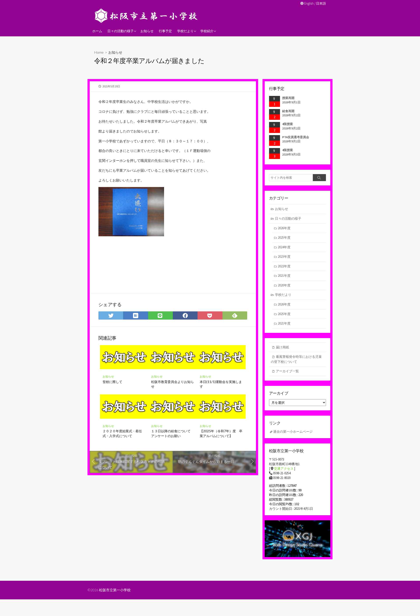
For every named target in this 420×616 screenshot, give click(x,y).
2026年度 (284, 228)
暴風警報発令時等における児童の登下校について (296, 359)
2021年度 (284, 276)
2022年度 (284, 266)
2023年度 (284, 256)
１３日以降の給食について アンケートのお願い (172, 433)
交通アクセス (284, 468)
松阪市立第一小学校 (115, 590)
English (309, 3)
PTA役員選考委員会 (295, 137)
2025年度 (284, 237)
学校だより (185, 31)
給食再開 (288, 111)
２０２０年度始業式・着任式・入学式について (122, 433)
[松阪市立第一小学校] (146, 15)
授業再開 (288, 98)
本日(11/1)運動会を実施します (221, 384)
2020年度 (284, 285)
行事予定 (165, 31)
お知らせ (147, 31)
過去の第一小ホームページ (293, 431)
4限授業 (287, 124)
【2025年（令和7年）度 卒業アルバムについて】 (221, 433)
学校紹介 (207, 31)
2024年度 (284, 247)
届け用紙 (282, 347)
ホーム (97, 31)
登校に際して (112, 382)
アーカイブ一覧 (287, 371)
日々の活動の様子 (120, 31)
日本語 (321, 3)
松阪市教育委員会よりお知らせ (172, 384)
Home (99, 52)
